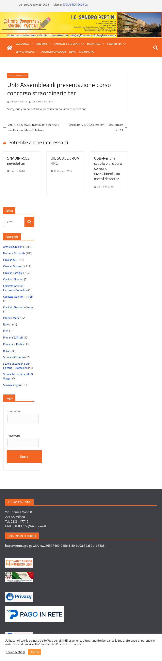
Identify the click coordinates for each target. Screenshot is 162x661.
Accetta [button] (34, 652)
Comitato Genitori (13, 279)
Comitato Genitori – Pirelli (18, 296)
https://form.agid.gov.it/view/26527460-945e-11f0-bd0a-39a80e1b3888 (55, 546)
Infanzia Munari (12, 318)
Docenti (41, 43)
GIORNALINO (86, 51)
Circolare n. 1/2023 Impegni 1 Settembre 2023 (96, 127)
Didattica (93, 43)
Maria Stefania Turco (42, 101)
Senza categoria (12, 385)
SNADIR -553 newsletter (18, 160)
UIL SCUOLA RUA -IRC (65, 160)
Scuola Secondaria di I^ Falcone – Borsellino (16, 365)
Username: (14, 411)
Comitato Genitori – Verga (18, 307)
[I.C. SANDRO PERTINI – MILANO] (9, 48)
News (72, 51)
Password (14, 435)
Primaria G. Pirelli (13, 337)
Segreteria (114, 43)
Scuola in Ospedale (14, 357)
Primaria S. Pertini (13, 344)
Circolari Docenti (12, 266)
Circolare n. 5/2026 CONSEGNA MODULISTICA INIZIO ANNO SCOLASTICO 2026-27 (96, 5)
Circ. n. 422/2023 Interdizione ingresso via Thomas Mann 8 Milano (33, 127)
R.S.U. (6, 350)
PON (5, 331)
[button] (31, 44)
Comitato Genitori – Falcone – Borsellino (15, 288)
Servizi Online (25, 51)
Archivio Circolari (53, 51)
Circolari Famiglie (13, 273)
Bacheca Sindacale (18, 75)
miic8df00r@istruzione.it (29, 526)
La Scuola (22, 43)
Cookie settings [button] (15, 652)
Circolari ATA (10, 260)
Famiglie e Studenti (67, 43)
